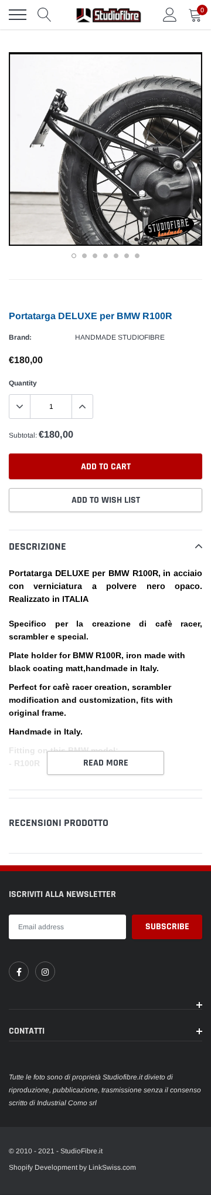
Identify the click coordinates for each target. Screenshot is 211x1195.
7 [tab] (137, 255)
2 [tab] (84, 255)
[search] (45, 14)
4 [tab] (105, 255)
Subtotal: (23, 435)
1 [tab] (74, 255)
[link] (19, 971)
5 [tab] (116, 255)
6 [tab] (126, 255)
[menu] (17, 14)
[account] (170, 15)
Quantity (23, 383)
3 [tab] (95, 255)
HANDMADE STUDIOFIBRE (120, 337)
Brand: (20, 337)
